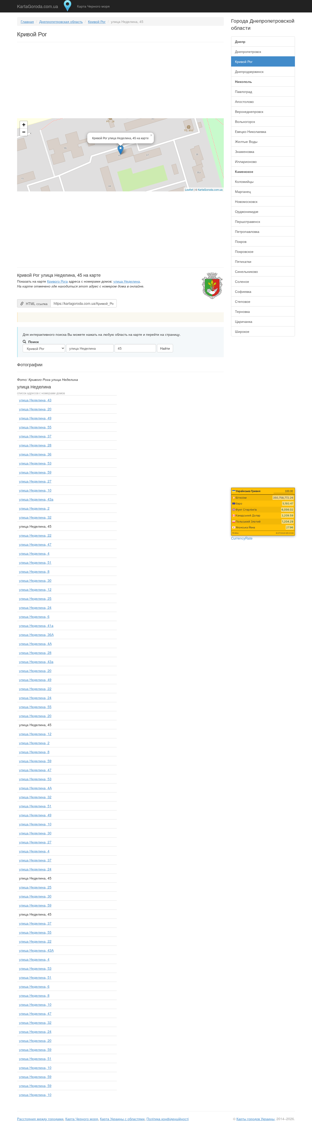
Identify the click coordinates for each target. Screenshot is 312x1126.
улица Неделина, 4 (34, 553)
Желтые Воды (246, 141)
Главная (27, 21)
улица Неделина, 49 (35, 417)
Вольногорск (245, 121)
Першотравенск (247, 221)
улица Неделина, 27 (35, 481)
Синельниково (246, 271)
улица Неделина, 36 (35, 454)
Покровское (244, 251)
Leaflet (189, 189)
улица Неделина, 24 (35, 607)
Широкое (242, 331)
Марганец (243, 191)
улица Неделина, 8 (34, 571)
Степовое (242, 301)
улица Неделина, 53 (35, 463)
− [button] (23, 132)
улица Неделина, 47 (35, 544)
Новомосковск (246, 201)
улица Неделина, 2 (34, 508)
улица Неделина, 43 (35, 399)
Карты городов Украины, (255, 1118)
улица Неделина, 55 (35, 427)
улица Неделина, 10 (35, 490)
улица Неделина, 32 (35, 517)
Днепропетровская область (61, 21)
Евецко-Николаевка (250, 131)
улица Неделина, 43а (36, 499)
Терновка (242, 311)
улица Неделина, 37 (35, 436)
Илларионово (246, 161)
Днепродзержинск (249, 71)
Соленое (242, 281)
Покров (240, 241)
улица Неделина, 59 (35, 472)
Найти (165, 348)
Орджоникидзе (246, 211)
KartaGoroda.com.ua (37, 5)
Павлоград (243, 91)
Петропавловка (247, 231)
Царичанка (243, 321)
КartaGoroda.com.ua (210, 189)
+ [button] (23, 125)
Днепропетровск (248, 51)
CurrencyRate (242, 538)
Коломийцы (244, 181)
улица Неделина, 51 (35, 562)
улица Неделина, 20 (35, 408)
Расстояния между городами (40, 1118)
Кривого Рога (57, 281)
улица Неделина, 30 (35, 580)
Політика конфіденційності (167, 1118)
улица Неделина (126, 281)
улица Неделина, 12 (35, 589)
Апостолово (244, 101)
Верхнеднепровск (249, 111)
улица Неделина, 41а (36, 625)
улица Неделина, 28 (35, 445)
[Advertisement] (120, 81)
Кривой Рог (97, 21)
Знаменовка (244, 151)
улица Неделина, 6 (34, 616)
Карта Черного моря (93, 6)
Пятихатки (243, 261)
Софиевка (243, 291)
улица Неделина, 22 (35, 535)
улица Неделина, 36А (36, 634)
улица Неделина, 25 (35, 598)
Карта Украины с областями (122, 1118)
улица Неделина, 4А (35, 643)
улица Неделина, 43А (36, 950)
